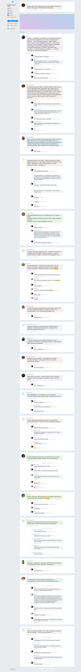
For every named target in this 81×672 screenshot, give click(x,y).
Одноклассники (12, 17)
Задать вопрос (13, 21)
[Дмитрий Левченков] (24, 86)
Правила (10, 668)
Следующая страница (47, 669)
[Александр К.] (24, 264)
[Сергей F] (24, 37)
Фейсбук (11, 13)
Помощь (14, 668)
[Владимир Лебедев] (24, 138)
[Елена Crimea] (24, 495)
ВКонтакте (11, 15)
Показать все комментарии (47, 528)
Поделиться (42, 10)
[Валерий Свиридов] (24, 562)
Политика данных (12, 669)
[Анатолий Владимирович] (24, 357)
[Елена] (24, 578)
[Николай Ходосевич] (24, 214)
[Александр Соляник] (24, 375)
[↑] (38, 10)
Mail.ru (10, 8)
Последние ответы (13, 25)
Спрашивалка (12, 28)
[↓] (40, 10)
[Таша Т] (24, 5)
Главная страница (13, 23)
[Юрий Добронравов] (24, 307)
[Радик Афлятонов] (24, 339)
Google (10, 10)
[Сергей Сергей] (32, 465)
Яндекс (10, 11)
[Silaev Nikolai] (24, 456)
